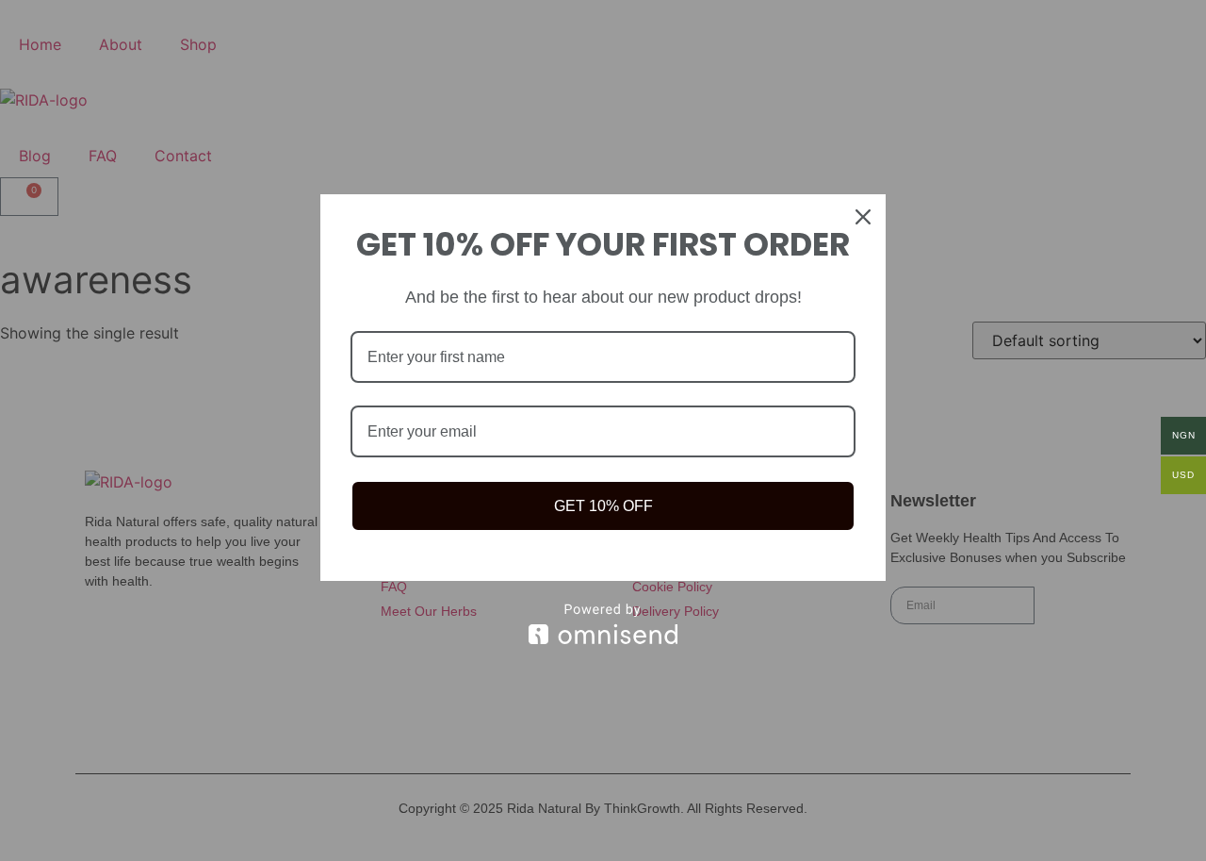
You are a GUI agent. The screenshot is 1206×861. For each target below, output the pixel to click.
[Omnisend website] (603, 624)
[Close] (863, 217)
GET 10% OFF (603, 506)
